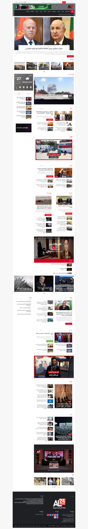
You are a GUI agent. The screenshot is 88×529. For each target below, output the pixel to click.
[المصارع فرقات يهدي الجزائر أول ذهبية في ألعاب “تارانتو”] (28, 108)
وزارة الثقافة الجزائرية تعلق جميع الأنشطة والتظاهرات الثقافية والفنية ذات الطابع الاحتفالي (42, 406)
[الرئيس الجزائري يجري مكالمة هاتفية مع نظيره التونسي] (44, 33)
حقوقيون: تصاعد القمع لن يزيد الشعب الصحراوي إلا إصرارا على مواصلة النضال (44, 68)
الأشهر (19, 93)
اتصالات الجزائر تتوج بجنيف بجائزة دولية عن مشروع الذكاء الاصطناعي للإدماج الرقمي (54, 483)
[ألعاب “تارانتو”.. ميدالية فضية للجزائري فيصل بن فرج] (28, 103)
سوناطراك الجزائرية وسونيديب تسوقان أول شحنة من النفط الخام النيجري (41, 321)
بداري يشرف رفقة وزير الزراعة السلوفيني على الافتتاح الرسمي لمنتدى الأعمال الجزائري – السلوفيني (60, 129)
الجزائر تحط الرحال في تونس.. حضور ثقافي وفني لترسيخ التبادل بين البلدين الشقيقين (42, 396)
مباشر (67, 11)
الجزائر (63, 11)
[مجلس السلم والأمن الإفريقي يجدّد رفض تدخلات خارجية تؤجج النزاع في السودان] (49, 219)
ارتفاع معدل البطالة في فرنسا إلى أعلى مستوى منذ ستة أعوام (41, 315)
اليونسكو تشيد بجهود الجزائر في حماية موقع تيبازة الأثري (42, 400)
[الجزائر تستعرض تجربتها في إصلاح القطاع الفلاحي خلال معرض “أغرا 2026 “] (50, 129)
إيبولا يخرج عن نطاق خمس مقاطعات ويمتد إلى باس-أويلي (41, 428)
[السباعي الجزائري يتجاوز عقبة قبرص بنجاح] (28, 117)
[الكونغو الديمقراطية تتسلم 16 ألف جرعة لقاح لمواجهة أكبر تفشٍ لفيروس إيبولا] (63, 429)
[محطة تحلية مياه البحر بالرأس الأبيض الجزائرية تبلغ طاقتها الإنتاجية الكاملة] (50, 302)
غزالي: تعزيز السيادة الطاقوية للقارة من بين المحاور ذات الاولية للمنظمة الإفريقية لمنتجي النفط (64, 314)
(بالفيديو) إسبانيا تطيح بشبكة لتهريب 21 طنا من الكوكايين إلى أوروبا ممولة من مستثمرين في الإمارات (47, 2)
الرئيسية (44, 525)
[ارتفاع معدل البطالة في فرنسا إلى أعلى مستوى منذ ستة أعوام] (50, 314)
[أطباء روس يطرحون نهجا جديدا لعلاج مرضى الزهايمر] (50, 419)
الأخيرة (28, 93)
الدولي (59, 11)
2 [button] (43, 71)
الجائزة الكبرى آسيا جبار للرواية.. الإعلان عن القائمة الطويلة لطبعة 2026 (41, 386)
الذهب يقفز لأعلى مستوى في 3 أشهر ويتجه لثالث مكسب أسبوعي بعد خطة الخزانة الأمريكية (61, 223)
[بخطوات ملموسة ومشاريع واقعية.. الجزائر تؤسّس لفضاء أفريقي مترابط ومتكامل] (49, 225)
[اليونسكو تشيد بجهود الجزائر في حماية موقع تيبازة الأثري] (50, 401)
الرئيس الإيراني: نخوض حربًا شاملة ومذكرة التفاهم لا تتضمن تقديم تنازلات (45, 288)
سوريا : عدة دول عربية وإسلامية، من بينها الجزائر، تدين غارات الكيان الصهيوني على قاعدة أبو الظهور (44, 207)
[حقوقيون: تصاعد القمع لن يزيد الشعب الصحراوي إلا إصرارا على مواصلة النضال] (44, 66)
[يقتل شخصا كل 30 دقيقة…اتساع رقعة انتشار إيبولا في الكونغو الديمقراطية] (50, 424)
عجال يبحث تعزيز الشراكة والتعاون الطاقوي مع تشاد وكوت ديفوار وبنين (61, 124)
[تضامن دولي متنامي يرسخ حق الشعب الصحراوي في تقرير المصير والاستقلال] (19, 66)
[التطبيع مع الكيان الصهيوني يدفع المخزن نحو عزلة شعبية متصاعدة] (56, 66)
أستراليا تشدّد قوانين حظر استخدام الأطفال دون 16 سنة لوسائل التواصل (40, 484)
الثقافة (45, 11)
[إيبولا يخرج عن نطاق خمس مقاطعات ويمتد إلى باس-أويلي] (50, 429)
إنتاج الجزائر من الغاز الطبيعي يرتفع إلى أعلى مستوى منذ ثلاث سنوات (42, 124)
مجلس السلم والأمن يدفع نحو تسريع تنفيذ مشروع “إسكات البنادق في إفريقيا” (40, 231)
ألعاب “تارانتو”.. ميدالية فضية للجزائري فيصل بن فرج (20, 102)
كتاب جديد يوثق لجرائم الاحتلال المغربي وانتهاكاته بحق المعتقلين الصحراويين (41, 391)
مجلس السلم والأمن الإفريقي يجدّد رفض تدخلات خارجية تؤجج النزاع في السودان (40, 219)
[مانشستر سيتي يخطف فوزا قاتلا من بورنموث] (28, 112)
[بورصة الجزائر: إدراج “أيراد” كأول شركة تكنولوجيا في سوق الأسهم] (68, 481)
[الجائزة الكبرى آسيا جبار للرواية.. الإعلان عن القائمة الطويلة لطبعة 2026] (50, 386)
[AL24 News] (70, 6)
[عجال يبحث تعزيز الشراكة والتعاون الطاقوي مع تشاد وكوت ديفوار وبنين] (69, 124)
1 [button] (44, 71)
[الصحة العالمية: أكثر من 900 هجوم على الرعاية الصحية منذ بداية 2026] (50, 434)
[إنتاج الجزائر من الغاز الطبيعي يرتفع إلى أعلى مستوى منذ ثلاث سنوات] (50, 124)
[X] (16, 2)
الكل (43, 108)
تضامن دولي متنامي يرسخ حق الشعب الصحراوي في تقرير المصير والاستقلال (19, 68)
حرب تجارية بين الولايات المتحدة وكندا (65, 206)
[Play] (54, 150)
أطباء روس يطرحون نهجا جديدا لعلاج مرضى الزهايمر (41, 418)
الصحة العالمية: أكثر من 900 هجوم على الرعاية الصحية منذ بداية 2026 (41, 433)
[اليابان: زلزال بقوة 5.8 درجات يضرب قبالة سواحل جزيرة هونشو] (23, 284)
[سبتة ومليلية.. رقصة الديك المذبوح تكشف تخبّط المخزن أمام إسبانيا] (68, 66)
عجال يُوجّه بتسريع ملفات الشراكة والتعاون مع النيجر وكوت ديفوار (42, 309)
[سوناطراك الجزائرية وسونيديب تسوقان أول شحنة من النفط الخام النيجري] (50, 320)
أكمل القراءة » (70, 56)
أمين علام (70, 311)
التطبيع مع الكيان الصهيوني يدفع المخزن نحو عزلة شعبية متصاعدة (56, 68)
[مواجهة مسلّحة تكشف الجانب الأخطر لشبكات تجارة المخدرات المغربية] (64, 284)
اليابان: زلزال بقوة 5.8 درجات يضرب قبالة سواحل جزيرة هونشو (24, 289)
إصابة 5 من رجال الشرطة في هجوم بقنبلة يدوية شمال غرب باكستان (32, 68)
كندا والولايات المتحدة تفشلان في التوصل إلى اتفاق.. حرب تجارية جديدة (61, 217)
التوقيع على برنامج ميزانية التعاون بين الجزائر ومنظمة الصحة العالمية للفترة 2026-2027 (42, 439)
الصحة (41, 11)
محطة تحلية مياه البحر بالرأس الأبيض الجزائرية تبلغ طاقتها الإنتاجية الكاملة (41, 303)
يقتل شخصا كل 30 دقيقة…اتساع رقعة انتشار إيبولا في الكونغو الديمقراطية (42, 423)
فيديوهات (36, 11)
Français (32, 11)
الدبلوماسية (54, 11)
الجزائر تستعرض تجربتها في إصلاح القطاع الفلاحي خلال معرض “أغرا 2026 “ (42, 129)
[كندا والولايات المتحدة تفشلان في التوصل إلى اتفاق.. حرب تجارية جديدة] (69, 218)
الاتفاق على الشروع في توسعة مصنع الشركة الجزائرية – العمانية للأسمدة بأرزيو (44, 113)
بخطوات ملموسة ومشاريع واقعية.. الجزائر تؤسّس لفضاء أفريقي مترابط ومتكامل (40, 225)
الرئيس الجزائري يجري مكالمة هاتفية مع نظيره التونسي (44, 48)
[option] (68, 66)
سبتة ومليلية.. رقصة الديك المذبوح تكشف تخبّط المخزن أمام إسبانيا (69, 68)
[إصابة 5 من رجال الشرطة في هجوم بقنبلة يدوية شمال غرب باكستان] (31, 66)
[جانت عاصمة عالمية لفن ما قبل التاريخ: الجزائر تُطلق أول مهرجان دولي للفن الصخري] (63, 396)
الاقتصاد (49, 11)
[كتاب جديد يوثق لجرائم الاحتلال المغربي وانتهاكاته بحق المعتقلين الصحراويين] (50, 391)
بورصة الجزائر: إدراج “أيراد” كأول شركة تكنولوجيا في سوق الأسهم (67, 484)
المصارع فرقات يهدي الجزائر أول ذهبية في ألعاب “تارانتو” (20, 107)
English (27, 11)
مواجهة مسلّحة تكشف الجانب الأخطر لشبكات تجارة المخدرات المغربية (64, 289)
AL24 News (58, 525)
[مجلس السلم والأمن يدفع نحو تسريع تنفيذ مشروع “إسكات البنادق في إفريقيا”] (49, 231)
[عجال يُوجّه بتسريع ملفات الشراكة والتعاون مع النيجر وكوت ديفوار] (50, 308)
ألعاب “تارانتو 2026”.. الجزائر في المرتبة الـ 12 (21, 98)
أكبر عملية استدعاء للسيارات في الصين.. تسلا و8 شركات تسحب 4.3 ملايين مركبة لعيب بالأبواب (61, 229)
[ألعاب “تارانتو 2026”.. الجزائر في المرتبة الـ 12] (28, 99)
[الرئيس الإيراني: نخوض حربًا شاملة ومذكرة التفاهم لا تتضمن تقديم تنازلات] (44, 284)
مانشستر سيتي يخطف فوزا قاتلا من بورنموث (21, 111)
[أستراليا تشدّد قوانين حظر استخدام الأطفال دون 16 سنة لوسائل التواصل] (40, 481)
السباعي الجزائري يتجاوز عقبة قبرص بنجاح (20, 116)
